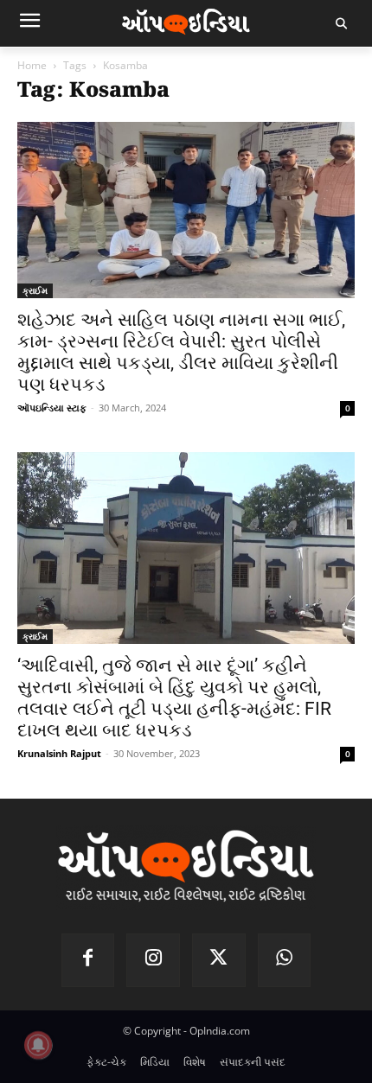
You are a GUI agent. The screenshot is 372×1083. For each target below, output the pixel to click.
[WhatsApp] (284, 960)
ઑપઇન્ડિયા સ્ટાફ (52, 407)
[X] (219, 960)
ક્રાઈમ (35, 290)
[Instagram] (153, 960)
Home (32, 65)
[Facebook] (88, 960)
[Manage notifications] (38, 1045)
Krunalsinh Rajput (59, 753)
